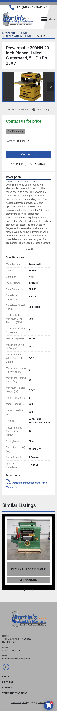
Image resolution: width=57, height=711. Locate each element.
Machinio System (19, 702)
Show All (28, 249)
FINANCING (8, 682)
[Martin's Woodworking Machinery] (28, 619)
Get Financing (15, 131)
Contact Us (28, 154)
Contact (7, 687)
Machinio (42, 702)
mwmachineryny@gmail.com (16, 658)
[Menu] (44, 19)
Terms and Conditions (14, 693)
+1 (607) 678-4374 (32, 7)
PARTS (5, 676)
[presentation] (25, 589)
